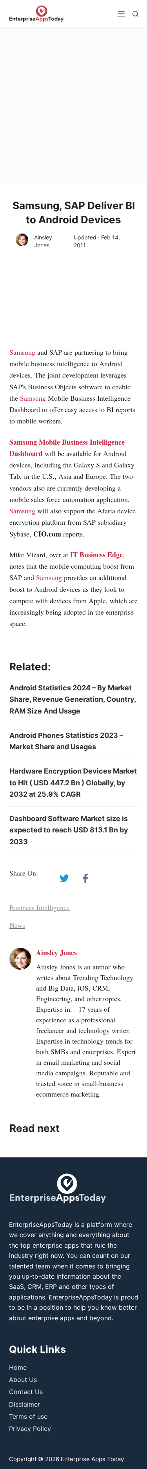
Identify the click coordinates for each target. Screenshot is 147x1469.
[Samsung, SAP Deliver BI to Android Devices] (64, 878)
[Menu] (121, 13)
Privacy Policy (30, 1429)
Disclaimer (24, 1404)
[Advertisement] (73, 105)
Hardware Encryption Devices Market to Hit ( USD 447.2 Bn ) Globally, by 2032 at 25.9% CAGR (73, 782)
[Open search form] (135, 14)
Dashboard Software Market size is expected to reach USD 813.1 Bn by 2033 (68, 830)
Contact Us (26, 1392)
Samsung (22, 352)
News (17, 925)
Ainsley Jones (43, 241)
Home (18, 1367)
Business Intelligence (39, 907)
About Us (23, 1379)
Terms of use (28, 1416)
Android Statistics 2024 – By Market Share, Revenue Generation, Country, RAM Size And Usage (72, 699)
